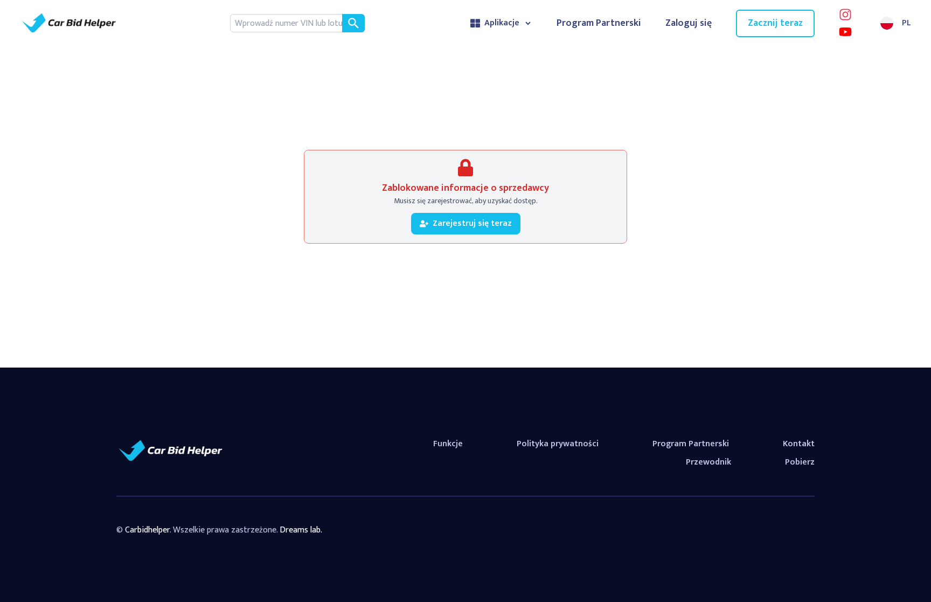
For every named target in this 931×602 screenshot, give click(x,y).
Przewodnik (708, 462)
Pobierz (800, 462)
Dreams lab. (301, 530)
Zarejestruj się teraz (472, 223)
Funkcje (448, 444)
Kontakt (799, 444)
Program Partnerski (599, 23)
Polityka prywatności (558, 444)
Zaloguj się (688, 23)
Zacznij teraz (775, 23)
